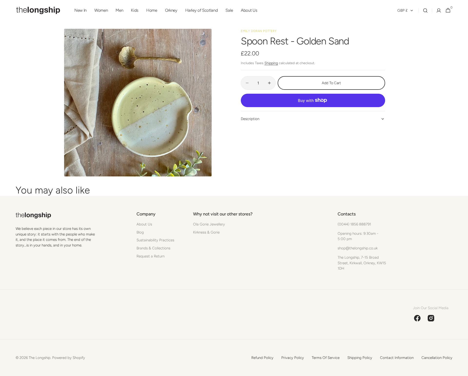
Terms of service (326, 358)
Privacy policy (292, 358)
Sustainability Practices (155, 240)
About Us (144, 224)
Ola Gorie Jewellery (209, 224)
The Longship (39, 358)
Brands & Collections (153, 248)
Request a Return (150, 256)
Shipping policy (359, 358)
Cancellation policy (436, 358)
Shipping (271, 63)
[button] (425, 10)
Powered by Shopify (68, 358)
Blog (140, 232)
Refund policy (262, 358)
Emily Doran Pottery (259, 31)
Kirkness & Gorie (206, 232)
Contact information (397, 358)
